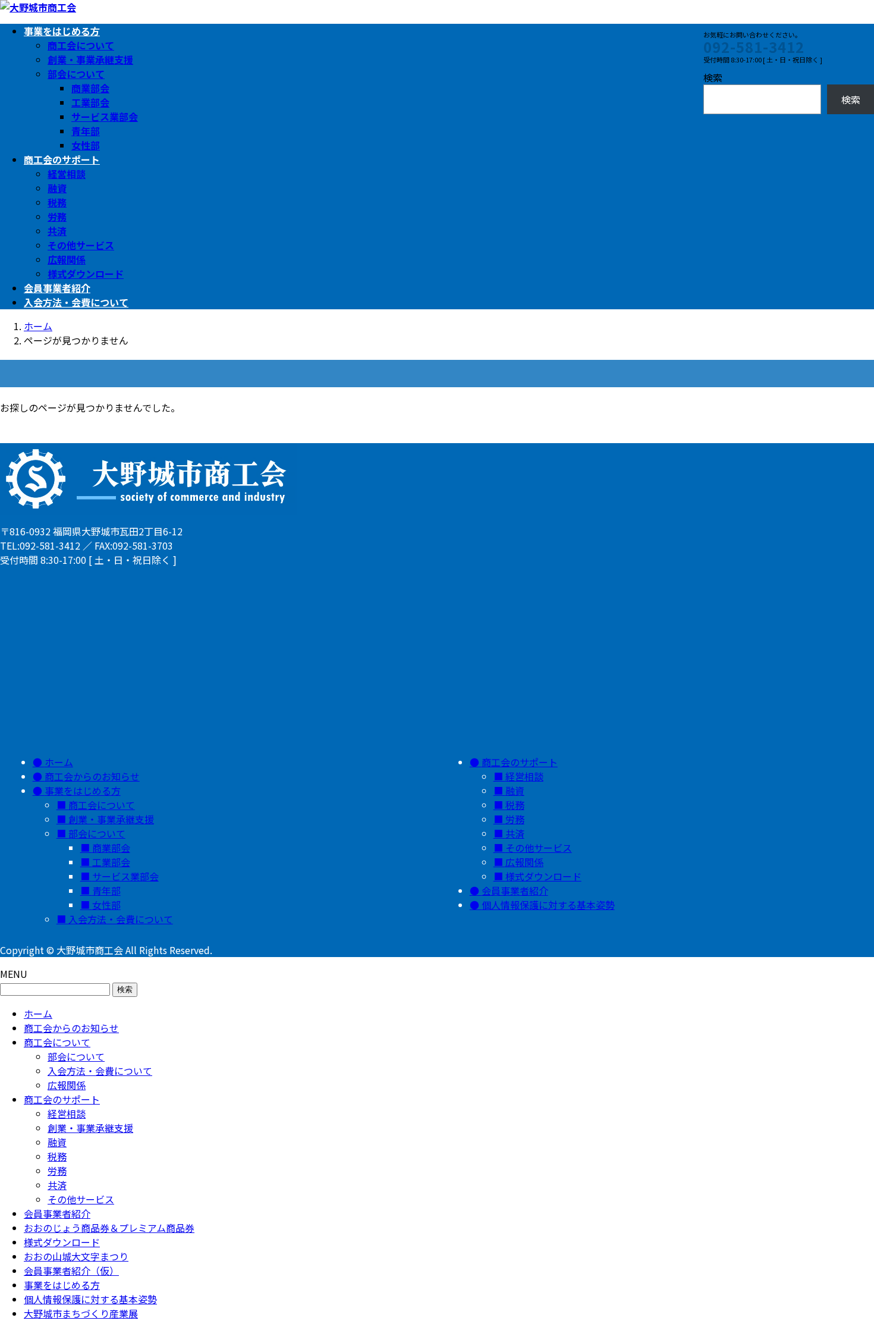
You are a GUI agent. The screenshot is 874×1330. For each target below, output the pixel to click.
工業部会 (90, 102)
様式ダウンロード (86, 273)
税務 (57, 202)
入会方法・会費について (120, 919)
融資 (57, 188)
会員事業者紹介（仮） (71, 1270)
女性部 (85, 145)
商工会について (81, 45)
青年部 (85, 131)
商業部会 (90, 88)
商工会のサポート (520, 762)
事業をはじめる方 (83, 790)
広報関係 (67, 259)
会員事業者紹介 (515, 890)
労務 (57, 216)
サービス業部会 (104, 116)
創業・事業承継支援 (90, 59)
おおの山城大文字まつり (76, 1256)
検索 (712, 77)
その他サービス (81, 245)
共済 (57, 231)
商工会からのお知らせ (92, 776)
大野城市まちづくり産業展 (81, 1313)
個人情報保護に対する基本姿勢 (548, 905)
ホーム (59, 762)
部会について (76, 74)
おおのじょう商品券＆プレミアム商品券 (109, 1228)
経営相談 (67, 174)
